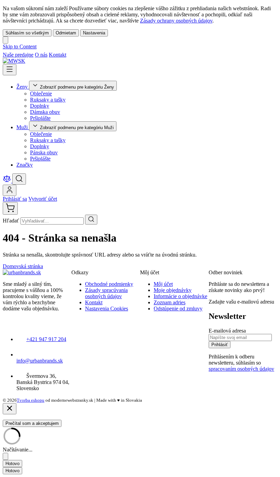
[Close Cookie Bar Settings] (5, 456)
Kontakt (57, 55)
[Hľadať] (91, 220)
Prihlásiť (219, 344)
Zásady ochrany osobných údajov (176, 21)
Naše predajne (18, 55)
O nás (41, 55)
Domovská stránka (23, 266)
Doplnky (39, 106)
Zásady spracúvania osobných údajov (106, 293)
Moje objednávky (173, 290)
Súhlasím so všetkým (27, 32)
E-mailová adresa (227, 331)
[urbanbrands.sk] (22, 272)
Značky (24, 165)
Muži (22, 127)
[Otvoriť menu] (9, 69)
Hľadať (11, 221)
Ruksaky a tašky (48, 100)
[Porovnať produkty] (7, 181)
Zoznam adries (169, 302)
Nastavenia (94, 32)
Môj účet (163, 284)
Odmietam (66, 32)
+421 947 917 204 (46, 339)
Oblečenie (41, 93)
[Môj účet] (9, 190)
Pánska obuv (44, 152)
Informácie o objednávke (180, 296)
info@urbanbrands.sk (39, 361)
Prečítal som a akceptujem (32, 423)
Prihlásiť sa (15, 199)
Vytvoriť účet (42, 199)
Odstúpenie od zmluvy (178, 308)
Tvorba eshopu (30, 400)
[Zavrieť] (9, 408)
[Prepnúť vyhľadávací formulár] (19, 179)
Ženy (22, 87)
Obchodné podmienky (109, 284)
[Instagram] (79, 55)
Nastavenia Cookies (106, 308)
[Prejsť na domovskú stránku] (14, 61)
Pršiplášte (40, 118)
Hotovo (12, 463)
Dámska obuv (45, 112)
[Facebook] (71, 55)
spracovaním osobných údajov (241, 369)
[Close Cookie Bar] (5, 40)
